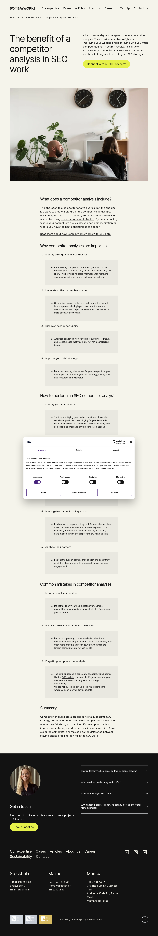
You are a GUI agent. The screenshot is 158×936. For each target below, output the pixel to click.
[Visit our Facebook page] (144, 852)
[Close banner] (131, 442)
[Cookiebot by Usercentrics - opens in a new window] (115, 442)
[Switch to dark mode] (128, 8)
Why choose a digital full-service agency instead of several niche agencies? (111, 806)
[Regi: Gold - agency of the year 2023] (45, 919)
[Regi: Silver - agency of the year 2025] (16, 919)
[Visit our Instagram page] (135, 852)
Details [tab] (79, 450)
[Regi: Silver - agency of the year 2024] (31, 919)
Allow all (114, 492)
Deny (43, 492)
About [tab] (116, 450)
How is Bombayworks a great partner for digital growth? (109, 771)
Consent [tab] (42, 450)
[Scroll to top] (145, 919)
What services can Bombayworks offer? (101, 782)
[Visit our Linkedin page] (126, 852)
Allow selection (79, 492)
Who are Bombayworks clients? (96, 793)
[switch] (65, 482)
